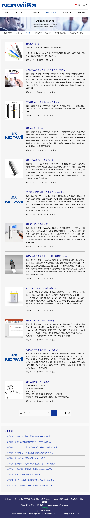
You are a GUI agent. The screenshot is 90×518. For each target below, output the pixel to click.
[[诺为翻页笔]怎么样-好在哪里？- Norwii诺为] (14, 200)
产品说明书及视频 (76, 33)
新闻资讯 (66, 12)
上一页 (22, 412)
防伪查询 (38, 33)
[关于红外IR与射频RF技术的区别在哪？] (14, 357)
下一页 (67, 412)
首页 (6, 12)
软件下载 (19, 33)
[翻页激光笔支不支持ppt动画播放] (14, 328)
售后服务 (48, 33)
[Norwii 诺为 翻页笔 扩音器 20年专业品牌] (19, 4)
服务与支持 (50, 12)
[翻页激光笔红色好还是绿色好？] (14, 168)
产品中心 (34, 12)
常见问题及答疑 (61, 33)
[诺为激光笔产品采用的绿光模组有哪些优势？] (14, 78)
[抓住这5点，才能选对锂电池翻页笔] (14, 296)
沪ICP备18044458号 (45, 511)
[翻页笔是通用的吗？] (14, 136)
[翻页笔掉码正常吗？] (14, 51)
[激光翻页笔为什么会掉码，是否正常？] (14, 110)
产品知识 (29, 33)
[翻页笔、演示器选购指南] (14, 232)
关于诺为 (19, 12)
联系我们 (81, 12)
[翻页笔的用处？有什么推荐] (14, 390)
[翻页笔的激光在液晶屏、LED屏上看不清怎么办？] (14, 264)
